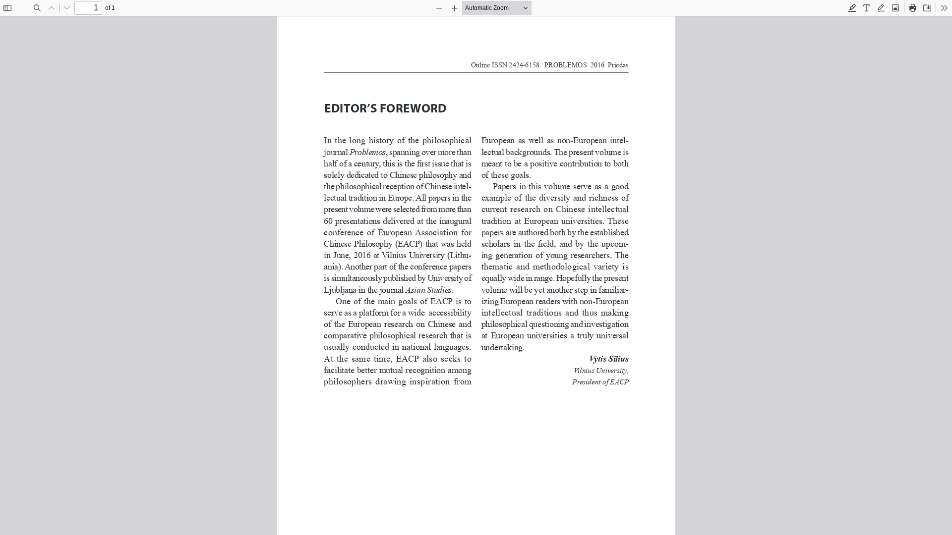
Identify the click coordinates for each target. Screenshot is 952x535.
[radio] (852, 8)
